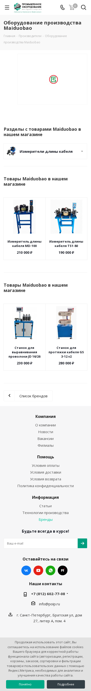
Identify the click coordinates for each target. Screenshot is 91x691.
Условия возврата (45, 478)
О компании (45, 424)
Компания (45, 416)
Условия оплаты (45, 465)
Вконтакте (26, 570)
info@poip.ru (49, 603)
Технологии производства (45, 512)
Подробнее (66, 684)
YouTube (38, 570)
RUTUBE (62, 570)
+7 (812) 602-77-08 (48, 593)
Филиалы (46, 445)
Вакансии (45, 438)
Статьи (45, 505)
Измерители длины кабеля (46, 151)
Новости (45, 431)
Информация (45, 497)
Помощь (45, 457)
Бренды (46, 519)
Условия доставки (45, 472)
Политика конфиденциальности (45, 485)
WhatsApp (50, 570)
